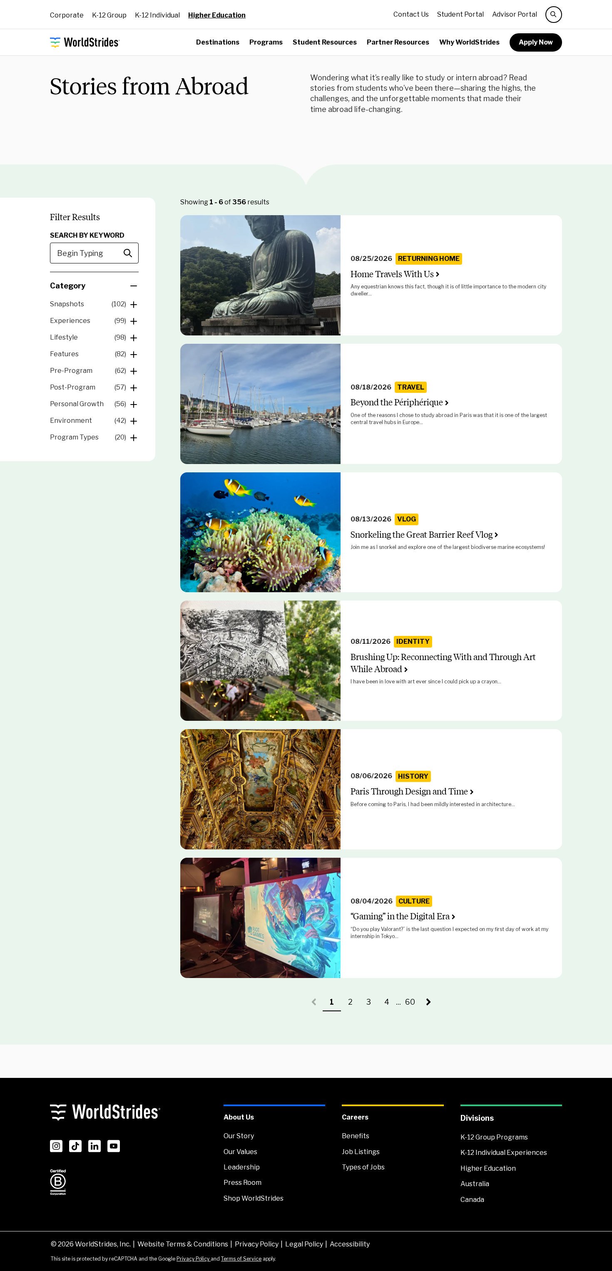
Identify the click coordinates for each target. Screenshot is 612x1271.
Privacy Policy (257, 1244)
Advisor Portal (514, 14)
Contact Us (411, 14)
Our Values (240, 1152)
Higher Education (217, 15)
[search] (553, 14)
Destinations (217, 42)
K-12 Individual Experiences (503, 1153)
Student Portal (460, 14)
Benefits (355, 1136)
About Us (239, 1117)
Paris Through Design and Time (409, 791)
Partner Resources (398, 42)
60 (412, 1004)
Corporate (67, 15)
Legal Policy (304, 1244)
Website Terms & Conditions (182, 1244)
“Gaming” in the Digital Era (400, 916)
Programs (266, 42)
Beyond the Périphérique (397, 402)
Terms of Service (241, 1259)
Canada (472, 1200)
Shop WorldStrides (254, 1198)
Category (67, 285)
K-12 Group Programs (494, 1137)
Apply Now (536, 42)
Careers (355, 1117)
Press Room (242, 1183)
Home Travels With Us (392, 274)
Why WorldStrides (469, 42)
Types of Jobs (363, 1167)
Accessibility (350, 1244)
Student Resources (325, 42)
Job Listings (361, 1152)
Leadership (242, 1167)
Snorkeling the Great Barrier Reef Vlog (422, 534)
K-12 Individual (157, 15)
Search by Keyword (87, 235)
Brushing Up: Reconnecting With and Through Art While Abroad (443, 663)
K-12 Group (109, 15)
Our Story (239, 1136)
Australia (474, 1184)
